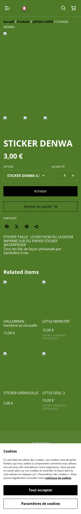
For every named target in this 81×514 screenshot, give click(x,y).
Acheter (40, 191)
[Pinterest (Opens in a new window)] (26, 226)
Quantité (58, 166)
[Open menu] (7, 8)
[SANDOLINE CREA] (23, 8)
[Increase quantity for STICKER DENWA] (73, 175)
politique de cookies (58, 478)
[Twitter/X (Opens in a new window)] (16, 226)
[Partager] (36, 226)
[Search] (63, 8)
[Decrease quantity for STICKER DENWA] (56, 175)
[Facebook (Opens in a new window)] (6, 226)
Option (8, 166)
